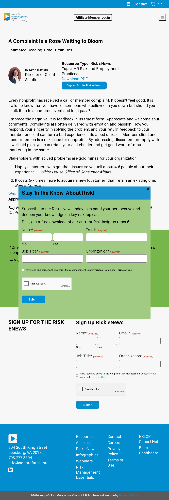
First (24, 243)
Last (55, 243)
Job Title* (35, 252)
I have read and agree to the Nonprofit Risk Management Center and (78, 270)
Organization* (103, 252)
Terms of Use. (124, 270)
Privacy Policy (102, 270)
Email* (96, 230)
